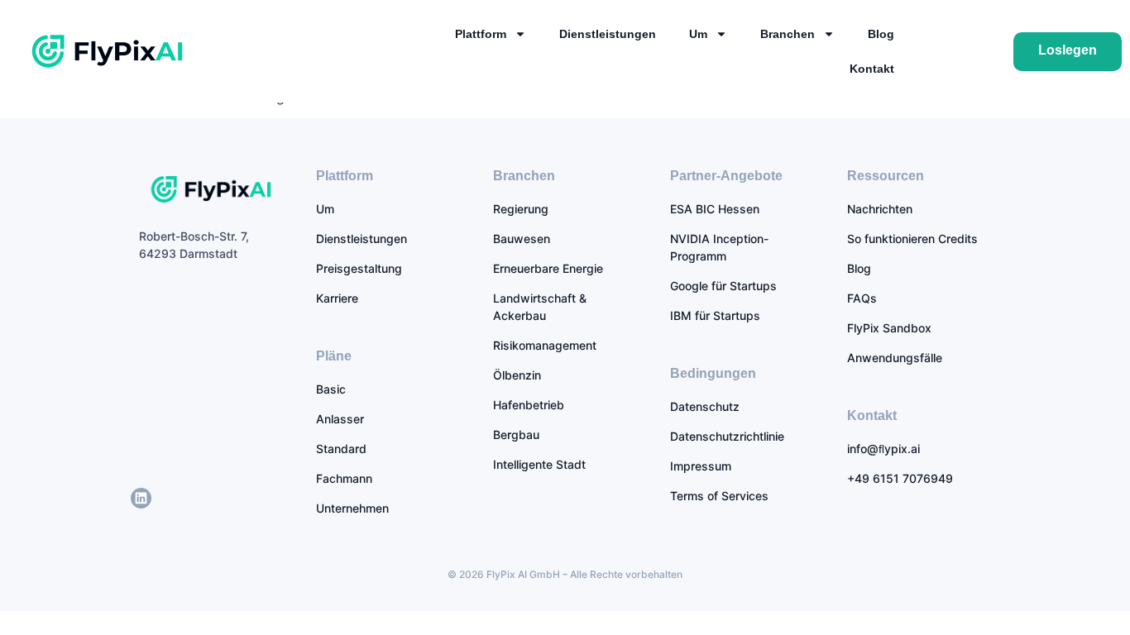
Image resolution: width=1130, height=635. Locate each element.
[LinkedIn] (141, 498)
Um (698, 34)
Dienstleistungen (607, 34)
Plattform (480, 34)
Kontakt (872, 68)
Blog (881, 34)
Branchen (787, 34)
